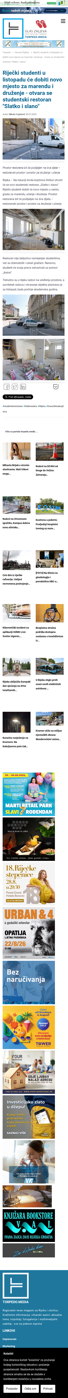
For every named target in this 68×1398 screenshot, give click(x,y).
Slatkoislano (31, 406)
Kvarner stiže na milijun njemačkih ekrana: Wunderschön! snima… (49, 735)
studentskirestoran (13, 406)
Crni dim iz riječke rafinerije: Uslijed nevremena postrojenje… (16, 579)
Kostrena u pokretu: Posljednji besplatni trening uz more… (47, 524)
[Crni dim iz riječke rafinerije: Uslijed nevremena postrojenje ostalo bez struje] (17, 560)
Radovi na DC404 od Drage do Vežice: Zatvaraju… (47, 470)
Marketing (9, 1346)
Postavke (12, 1388)
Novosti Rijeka (22, 52)
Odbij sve (30, 1388)
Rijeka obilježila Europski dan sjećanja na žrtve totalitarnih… (17, 686)
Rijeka (42, 406)
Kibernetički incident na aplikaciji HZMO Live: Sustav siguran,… (16, 632)
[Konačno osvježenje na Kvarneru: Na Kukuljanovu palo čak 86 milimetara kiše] (17, 722)
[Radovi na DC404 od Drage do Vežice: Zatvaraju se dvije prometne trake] (50, 451)
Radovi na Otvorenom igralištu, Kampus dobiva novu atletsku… (16, 523)
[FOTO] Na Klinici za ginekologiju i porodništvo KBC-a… (47, 577)
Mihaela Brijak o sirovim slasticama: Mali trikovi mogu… (16, 469)
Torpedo (7, 52)
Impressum (10, 1339)
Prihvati (48, 1388)
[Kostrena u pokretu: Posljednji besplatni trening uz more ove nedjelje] (50, 505)
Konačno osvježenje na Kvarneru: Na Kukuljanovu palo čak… (15, 742)
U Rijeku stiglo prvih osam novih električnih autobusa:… (48, 684)
